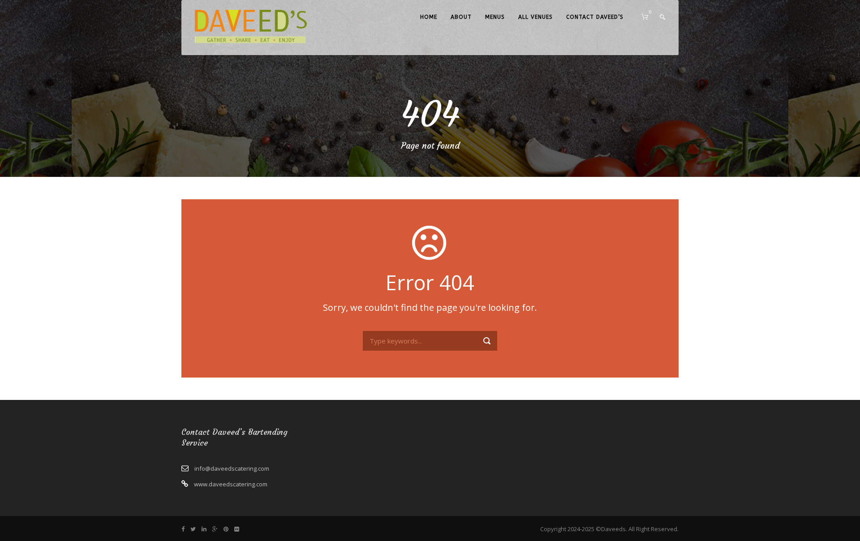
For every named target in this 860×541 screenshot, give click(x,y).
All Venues (535, 17)
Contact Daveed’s (595, 17)
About (461, 17)
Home (428, 17)
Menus (495, 17)
